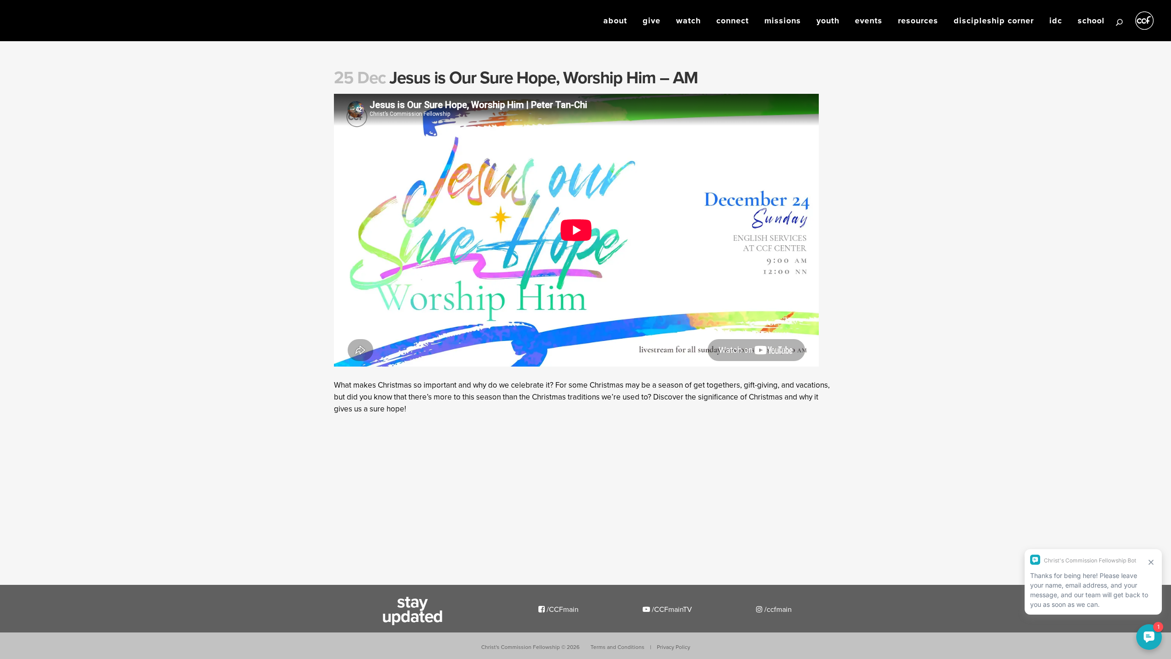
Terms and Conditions (618, 647)
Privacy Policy (673, 647)
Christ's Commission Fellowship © (530, 647)
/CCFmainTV (671, 609)
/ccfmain (777, 609)
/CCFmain (562, 609)
